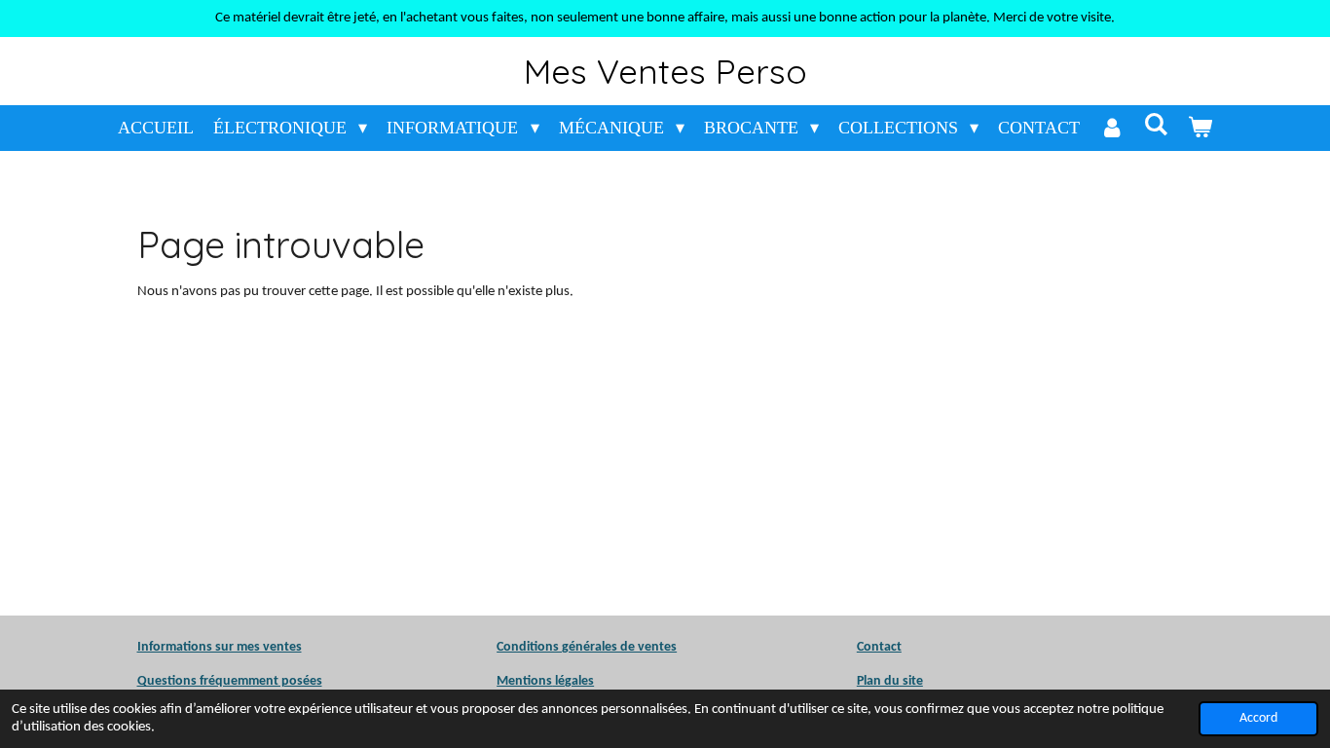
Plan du (878, 681)
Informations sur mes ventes (219, 647)
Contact (879, 647)
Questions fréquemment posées (229, 681)
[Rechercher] (1155, 125)
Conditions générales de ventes (587, 647)
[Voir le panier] (1200, 128)
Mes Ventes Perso (665, 71)
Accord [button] (1258, 718)
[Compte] (1111, 128)
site (911, 681)
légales (545, 681)
